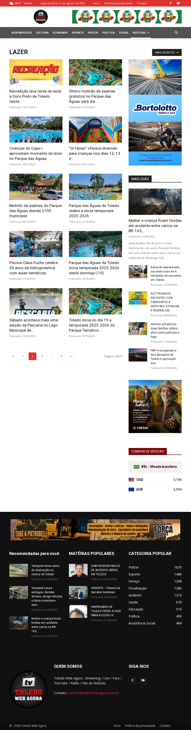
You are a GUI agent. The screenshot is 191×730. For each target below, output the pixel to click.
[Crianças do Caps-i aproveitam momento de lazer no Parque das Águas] (35, 130)
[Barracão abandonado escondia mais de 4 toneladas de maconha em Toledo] (138, 271)
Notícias (139, 32)
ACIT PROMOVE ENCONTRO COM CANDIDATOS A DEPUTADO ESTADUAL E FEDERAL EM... (165, 302)
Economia (60, 32)
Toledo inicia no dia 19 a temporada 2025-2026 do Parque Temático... (92, 325)
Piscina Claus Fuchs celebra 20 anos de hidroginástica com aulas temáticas (33, 267)
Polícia (93, 32)
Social (124, 32)
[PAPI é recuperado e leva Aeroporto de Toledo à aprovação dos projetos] (138, 355)
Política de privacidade (118, 3)
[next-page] (71, 356)
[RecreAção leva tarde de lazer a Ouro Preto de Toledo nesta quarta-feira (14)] (35, 72)
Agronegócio (21, 32)
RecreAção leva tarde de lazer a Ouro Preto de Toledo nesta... (35, 96)
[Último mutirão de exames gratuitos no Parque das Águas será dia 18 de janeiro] (95, 72)
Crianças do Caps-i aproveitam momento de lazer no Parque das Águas (35, 153)
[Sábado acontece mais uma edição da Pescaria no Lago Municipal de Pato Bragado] (35, 301)
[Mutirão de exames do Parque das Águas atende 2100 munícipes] (35, 187)
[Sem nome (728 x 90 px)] (95, 529)
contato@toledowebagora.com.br (93, 693)
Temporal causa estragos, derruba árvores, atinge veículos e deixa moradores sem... (46, 596)
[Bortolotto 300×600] (155, 164)
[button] (176, 33)
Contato (142, 3)
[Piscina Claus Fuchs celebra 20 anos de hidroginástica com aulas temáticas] (35, 244)
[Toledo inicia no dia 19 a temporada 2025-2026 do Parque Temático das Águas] (95, 301)
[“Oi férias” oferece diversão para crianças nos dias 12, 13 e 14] (95, 130)
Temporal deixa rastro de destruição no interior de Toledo (45, 570)
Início (96, 3)
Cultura (42, 32)
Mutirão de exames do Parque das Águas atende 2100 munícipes (35, 210)
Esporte (78, 32)
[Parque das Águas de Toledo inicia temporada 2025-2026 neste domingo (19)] (95, 244)
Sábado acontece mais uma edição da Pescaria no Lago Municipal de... (33, 325)
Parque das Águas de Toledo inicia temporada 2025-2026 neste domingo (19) (94, 267)
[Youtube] (178, 3)
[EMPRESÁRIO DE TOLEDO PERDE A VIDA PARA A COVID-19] (78, 611)
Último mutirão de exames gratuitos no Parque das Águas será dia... (92, 96)
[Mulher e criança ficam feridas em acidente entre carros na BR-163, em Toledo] (155, 202)
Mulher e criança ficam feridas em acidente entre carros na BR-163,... (155, 225)
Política (108, 32)
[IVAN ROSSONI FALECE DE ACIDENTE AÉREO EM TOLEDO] (78, 570)
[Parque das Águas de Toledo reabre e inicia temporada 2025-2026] (95, 187)
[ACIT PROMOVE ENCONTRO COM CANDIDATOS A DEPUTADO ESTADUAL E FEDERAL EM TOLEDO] (138, 298)
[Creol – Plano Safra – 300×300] (155, 432)
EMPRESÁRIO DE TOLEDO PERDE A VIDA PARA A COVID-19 (106, 611)
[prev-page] (13, 356)
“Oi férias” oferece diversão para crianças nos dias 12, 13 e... (94, 153)
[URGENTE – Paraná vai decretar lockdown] (78, 592)
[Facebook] (170, 3)
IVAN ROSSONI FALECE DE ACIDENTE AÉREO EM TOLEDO (105, 570)
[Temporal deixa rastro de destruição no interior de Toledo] (18, 570)
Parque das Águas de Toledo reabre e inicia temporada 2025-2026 (94, 210)
